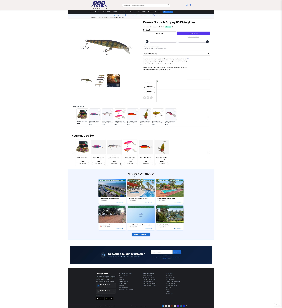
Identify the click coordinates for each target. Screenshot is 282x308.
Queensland (122, 279)
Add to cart (86, 110)
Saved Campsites (170, 277)
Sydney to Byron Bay (148, 275)
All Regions (169, 275)
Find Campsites (168, 11)
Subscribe (177, 252)
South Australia (123, 283)
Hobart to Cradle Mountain (149, 285)
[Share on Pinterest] (151, 97)
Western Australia (123, 281)
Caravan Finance (170, 283)
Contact (136, 306)
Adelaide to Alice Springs (149, 283)
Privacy (140, 306)
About (132, 306)
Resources (157, 11)
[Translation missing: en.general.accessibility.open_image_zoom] (106, 47)
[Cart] (190, 5)
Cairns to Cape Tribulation (149, 279)
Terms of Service (164, 258)
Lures (99, 17)
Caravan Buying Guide (171, 285)
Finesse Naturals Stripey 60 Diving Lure (114, 17)
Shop (167, 289)
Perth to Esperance (148, 281)
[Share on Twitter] (148, 97)
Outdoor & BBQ (142, 11)
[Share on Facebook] (144, 97)
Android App (169, 293)
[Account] (187, 5)
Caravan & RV (107, 11)
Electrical (132, 11)
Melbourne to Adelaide (148, 277)
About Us (168, 287)
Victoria (121, 277)
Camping (98, 11)
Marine (125, 11)
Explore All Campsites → (141, 234)
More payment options (193, 37)
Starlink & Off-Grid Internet (173, 281)
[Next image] (130, 47)
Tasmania (121, 285)
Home (91, 11)
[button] (147, 42)
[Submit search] (168, 5)
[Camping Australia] (99, 5)
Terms (144, 306)
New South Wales (123, 275)
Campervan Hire (170, 279)
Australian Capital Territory (126, 289)
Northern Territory (123, 287)
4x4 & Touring (117, 11)
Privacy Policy (176, 257)
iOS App (168, 291)
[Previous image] (82, 47)
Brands (150, 11)
